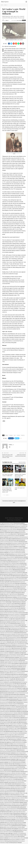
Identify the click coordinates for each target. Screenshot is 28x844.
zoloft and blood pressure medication (15, 689)
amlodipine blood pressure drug (17, 742)
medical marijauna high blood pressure (12, 649)
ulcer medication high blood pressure (14, 822)
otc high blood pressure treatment (7, 523)
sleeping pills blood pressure (15, 564)
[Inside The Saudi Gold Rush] (20, 482)
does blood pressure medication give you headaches (14, 620)
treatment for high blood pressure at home (12, 671)
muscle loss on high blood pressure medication (15, 797)
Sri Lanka (18, 435)
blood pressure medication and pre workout (14, 804)
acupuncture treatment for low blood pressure (18, 537)
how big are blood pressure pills (11, 780)
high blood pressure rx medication (16, 547)
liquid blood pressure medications (19, 774)
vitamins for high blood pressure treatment (9, 836)
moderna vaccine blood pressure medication (9, 541)
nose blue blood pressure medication (14, 530)
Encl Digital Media (17, 519)
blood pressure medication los (15, 626)
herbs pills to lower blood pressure (12, 660)
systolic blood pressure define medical (17, 810)
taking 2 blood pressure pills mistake (11, 817)
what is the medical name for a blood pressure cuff (15, 643)
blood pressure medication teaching (18, 609)
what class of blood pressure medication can (14, 723)
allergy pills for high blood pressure (11, 594)
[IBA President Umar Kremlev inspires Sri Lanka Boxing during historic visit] (7, 482)
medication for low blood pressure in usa (8, 767)
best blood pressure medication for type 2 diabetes (10, 728)
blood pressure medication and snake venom (14, 773)
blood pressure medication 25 (14, 614)
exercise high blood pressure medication (8, 669)
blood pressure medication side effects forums (13, 787)
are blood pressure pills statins (20, 638)
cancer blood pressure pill (13, 691)
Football (17, 479)
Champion (11, 435)
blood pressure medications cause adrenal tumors (15, 665)
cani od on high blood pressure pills (16, 762)
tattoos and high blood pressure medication (9, 713)
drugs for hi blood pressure (9, 816)
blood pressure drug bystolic (8, 571)
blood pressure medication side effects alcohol (16, 558)
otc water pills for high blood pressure (11, 604)
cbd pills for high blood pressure (6, 802)
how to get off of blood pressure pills (16, 552)
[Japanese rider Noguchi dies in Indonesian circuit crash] (20, 468)
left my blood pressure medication (20, 776)
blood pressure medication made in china (17, 793)
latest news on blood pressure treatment (12, 654)
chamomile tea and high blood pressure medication (10, 751)
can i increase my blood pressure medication (16, 757)
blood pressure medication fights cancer (19, 543)
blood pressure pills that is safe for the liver (14, 524)
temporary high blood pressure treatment (8, 791)
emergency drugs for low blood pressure (8, 808)
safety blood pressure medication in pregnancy (17, 595)
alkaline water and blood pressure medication (12, 827)
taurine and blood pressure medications (20, 580)
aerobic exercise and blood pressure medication (10, 535)
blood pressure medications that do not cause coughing (11, 675)
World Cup (22, 435)
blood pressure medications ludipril (7, 603)
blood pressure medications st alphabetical (13, 572)
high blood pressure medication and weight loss (14, 589)
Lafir (14, 435)
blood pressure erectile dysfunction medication (18, 696)
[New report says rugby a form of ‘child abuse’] (7, 468)
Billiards (6, 435)
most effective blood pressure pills (15, 615)
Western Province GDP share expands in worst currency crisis (7, 456)
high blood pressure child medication (9, 529)
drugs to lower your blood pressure (18, 578)
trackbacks (15, 500)
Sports (24, 20)
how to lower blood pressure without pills (17, 837)
